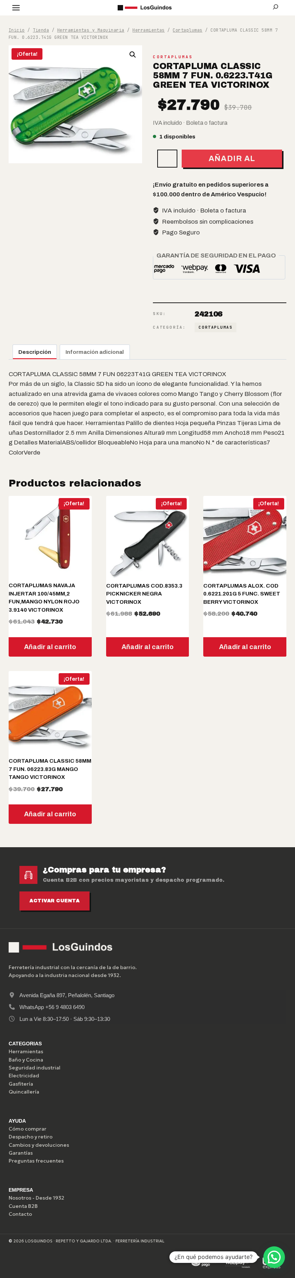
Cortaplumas (173, 56)
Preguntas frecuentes (36, 1161)
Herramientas (26, 1051)
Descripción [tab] (34, 352)
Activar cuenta (55, 900)
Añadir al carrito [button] (50, 647)
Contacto (20, 1214)
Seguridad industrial (34, 1067)
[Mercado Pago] (203, 1263)
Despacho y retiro (31, 1136)
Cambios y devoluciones (39, 1145)
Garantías (21, 1153)
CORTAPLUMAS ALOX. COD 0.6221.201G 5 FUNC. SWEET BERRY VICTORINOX (241, 594)
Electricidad (24, 1075)
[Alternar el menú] (16, 7)
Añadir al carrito (232, 161)
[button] (132, 54)
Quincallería (24, 1091)
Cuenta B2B (23, 1206)
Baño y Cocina (26, 1059)
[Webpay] (238, 1263)
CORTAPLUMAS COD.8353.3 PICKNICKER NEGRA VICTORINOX (144, 594)
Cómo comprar (27, 1129)
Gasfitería (21, 1084)
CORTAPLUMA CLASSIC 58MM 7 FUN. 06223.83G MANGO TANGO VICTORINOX (50, 769)
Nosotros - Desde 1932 (36, 1198)
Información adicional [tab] (94, 352)
